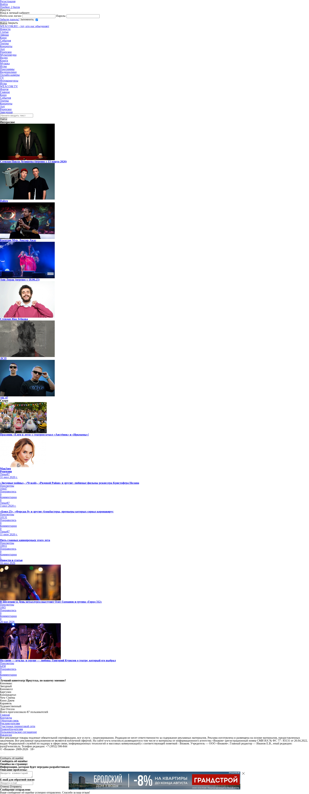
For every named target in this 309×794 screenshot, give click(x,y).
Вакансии (6, 734)
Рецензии (6, 52)
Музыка (5, 63)
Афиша (4, 34)
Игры (3, 66)
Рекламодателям (10, 723)
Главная (5, 714)
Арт (2, 49)
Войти (4, 4)
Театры (4, 43)
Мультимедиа (8, 54)
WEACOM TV (9, 86)
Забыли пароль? (9, 19)
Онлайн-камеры (10, 74)
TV (2, 77)
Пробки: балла (10, 7)
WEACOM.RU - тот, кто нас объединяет (24, 26)
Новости (5, 29)
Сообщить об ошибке (11, 758)
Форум (4, 89)
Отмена (4, 786)
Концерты (6, 46)
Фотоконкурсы (9, 80)
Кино (3, 37)
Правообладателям (11, 729)
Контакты (6, 717)
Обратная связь (9, 720)
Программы (7, 69)
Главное (5, 92)
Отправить (15, 786)
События (5, 40)
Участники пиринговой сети (17, 726)
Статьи (4, 31)
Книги (4, 60)
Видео (4, 57)
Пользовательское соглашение (18, 732)
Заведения (6, 112)
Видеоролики (8, 72)
